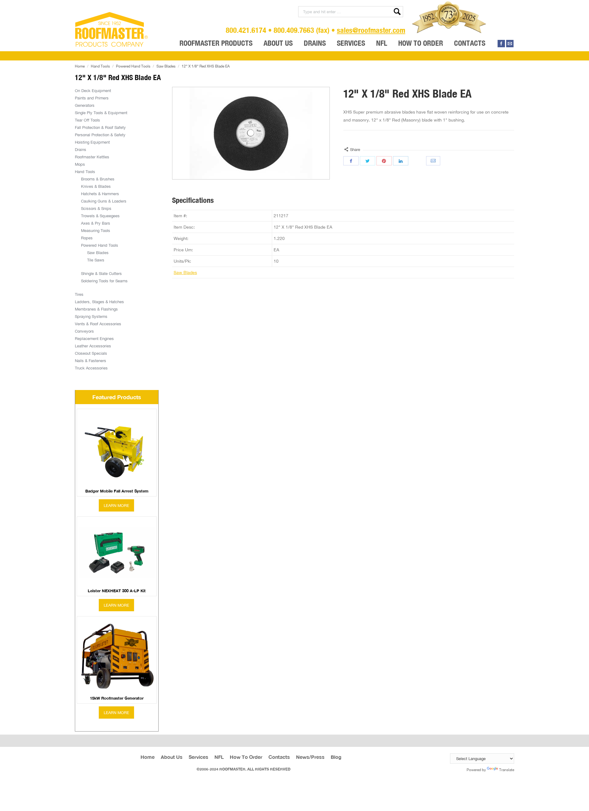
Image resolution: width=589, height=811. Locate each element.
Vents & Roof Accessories (98, 323)
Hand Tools (100, 66)
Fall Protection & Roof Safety (100, 127)
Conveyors (84, 331)
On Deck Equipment (93, 90)
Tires (79, 294)
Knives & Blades (96, 186)
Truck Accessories (91, 367)
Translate (506, 769)
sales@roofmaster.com (371, 30)
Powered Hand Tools (133, 66)
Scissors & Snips (96, 208)
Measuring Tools (95, 230)
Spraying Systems (91, 316)
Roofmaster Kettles (92, 156)
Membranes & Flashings (96, 309)
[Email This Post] (433, 160)
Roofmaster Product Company (111, 29)
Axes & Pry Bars (95, 223)
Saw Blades (165, 66)
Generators (84, 105)
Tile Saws (95, 259)
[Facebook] (501, 43)
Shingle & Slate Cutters (101, 273)
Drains (80, 149)
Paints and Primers (92, 97)
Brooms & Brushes (97, 178)
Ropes (87, 237)
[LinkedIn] (400, 160)
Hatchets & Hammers (100, 193)
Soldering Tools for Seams (104, 280)
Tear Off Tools (87, 120)
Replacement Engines (94, 338)
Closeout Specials (91, 353)
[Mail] (510, 43)
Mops (80, 164)
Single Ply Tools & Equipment (101, 112)
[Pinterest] (384, 160)
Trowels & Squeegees (100, 215)
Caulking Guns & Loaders (103, 201)
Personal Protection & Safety (100, 134)
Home (80, 66)
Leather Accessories (93, 345)
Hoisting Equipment (92, 142)
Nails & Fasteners (90, 360)
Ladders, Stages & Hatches (99, 301)
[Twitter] (367, 160)
